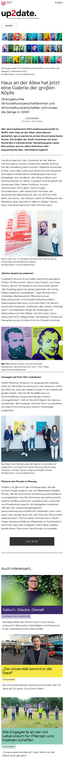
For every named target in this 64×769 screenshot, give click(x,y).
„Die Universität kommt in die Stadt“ (27, 671)
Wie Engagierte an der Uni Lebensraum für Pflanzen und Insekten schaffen (28, 736)
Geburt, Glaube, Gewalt (23, 610)
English (59, 2)
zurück (9, 25)
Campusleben (32, 118)
